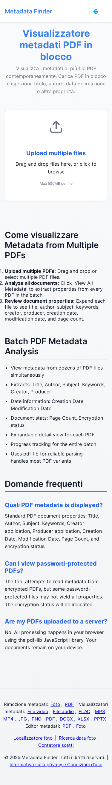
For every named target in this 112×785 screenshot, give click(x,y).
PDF (69, 704)
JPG (22, 719)
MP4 (8, 719)
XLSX (83, 719)
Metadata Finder (28, 11)
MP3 (100, 711)
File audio (63, 711)
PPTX (100, 719)
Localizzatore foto (33, 738)
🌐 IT (98, 11)
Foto (55, 704)
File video (37, 711)
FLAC (84, 711)
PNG (36, 719)
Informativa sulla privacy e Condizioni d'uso (56, 764)
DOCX (66, 719)
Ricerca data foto (77, 738)
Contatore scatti (56, 745)
